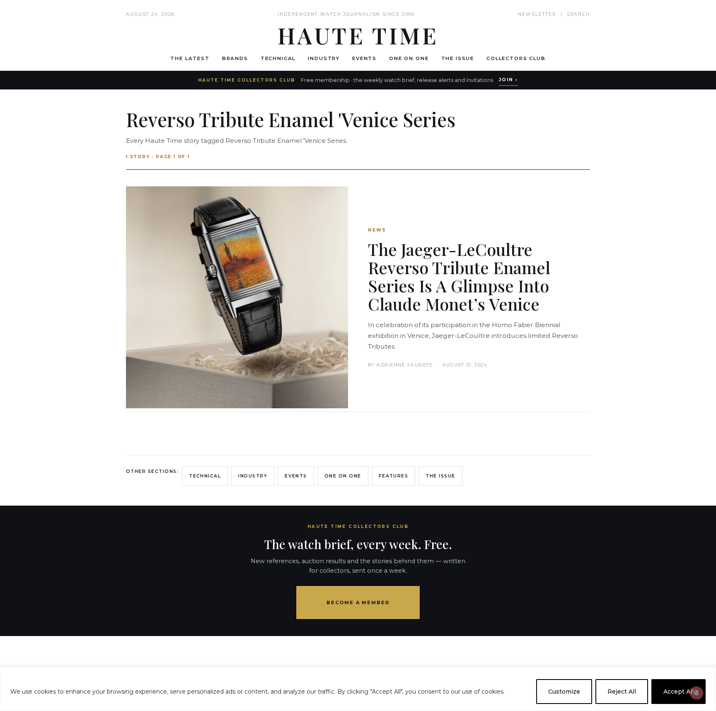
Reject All (621, 691)
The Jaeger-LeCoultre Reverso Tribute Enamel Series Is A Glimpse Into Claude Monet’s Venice (459, 276)
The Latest (189, 58)
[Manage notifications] (696, 692)
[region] (358, 689)
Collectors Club (516, 58)
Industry (324, 58)
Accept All (678, 691)
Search (578, 14)
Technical (278, 58)
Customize (564, 691)
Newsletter (537, 14)
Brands (235, 58)
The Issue (457, 58)
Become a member (358, 602)
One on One (408, 58)
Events (364, 58)
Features (394, 476)
